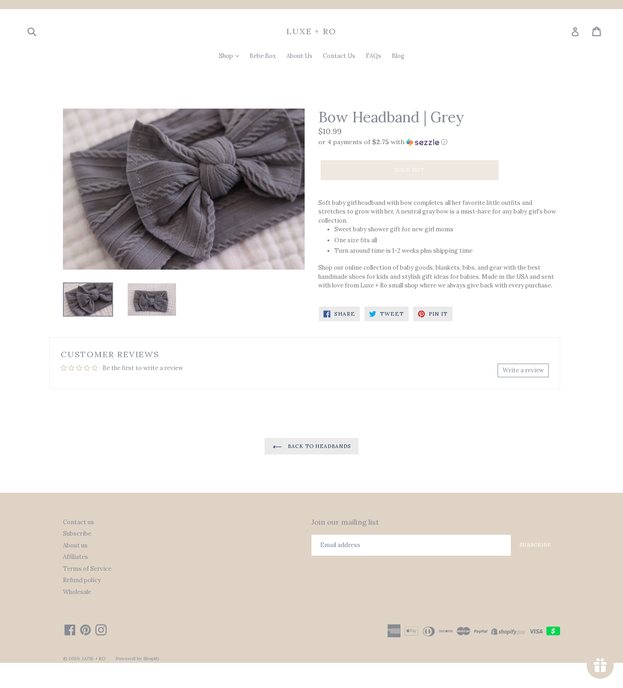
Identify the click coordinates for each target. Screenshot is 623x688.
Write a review (523, 370)
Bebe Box (262, 56)
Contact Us (339, 56)
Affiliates (75, 557)
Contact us (78, 522)
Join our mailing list (345, 522)
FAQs (373, 56)
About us (75, 545)
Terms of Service (87, 569)
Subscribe (77, 533)
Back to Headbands (318, 446)
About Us (299, 56)
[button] (439, 142)
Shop (226, 56)
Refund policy (82, 580)
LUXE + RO (311, 31)
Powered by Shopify (137, 659)
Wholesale (77, 592)
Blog (398, 56)
